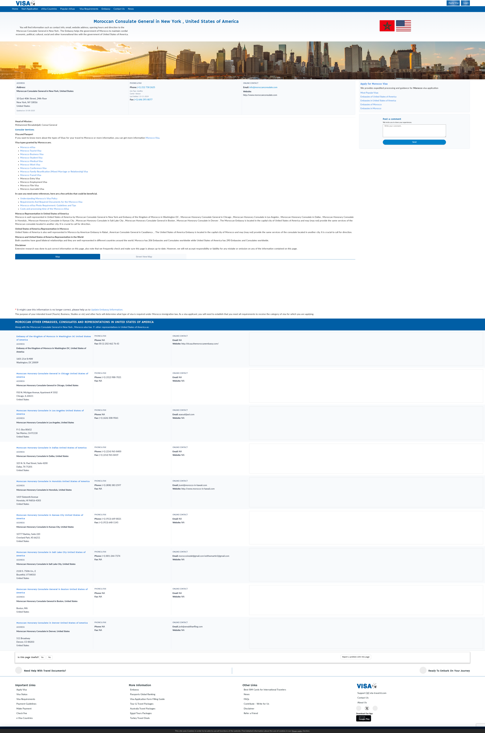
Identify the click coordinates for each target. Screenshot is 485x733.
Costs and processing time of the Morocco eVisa (44, 213)
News (132, 9)
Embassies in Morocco (370, 108)
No (49, 700)
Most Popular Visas (369, 93)
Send (414, 142)
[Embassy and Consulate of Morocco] (387, 23)
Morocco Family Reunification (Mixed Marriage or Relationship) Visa (54, 176)
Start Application (29, 9)
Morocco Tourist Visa (30, 155)
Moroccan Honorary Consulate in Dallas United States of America (51, 469)
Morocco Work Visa (30, 169)
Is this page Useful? (28, 699)
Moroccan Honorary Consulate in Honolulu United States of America (53, 507)
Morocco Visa (152, 142)
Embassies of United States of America (378, 97)
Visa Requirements (90, 9)
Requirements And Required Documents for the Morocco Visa (51, 206)
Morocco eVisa (27, 152)
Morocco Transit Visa (30, 179)
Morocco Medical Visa (31, 166)
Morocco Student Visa (31, 162)
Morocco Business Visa (31, 159)
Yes (42, 700)
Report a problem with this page (355, 699)
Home (15, 9)
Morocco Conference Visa (33, 172)
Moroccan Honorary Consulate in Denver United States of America (52, 665)
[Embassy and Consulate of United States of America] (403, 23)
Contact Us (120, 9)
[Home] (25, 3)
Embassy (107, 9)
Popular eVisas (68, 9)
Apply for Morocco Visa (374, 84)
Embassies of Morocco (371, 104)
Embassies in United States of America (378, 101)
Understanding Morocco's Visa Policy (38, 203)
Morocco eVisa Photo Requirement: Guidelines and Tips (48, 210)
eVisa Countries (49, 9)
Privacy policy (297, 731)
